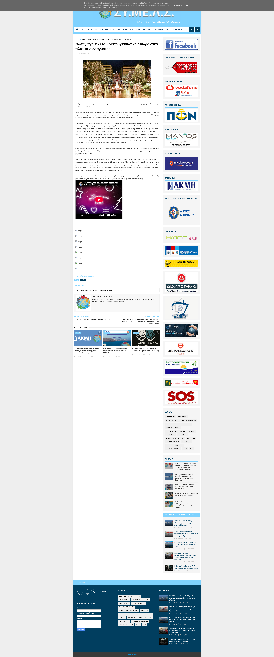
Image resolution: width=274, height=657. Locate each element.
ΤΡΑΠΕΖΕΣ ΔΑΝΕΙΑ (173, 448)
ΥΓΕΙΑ (185, 448)
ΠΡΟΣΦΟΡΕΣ (170, 434)
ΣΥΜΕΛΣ (181, 438)
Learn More (178, 5)
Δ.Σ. (82, 29)
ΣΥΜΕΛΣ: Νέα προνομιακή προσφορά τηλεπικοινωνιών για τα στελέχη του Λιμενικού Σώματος (186, 534)
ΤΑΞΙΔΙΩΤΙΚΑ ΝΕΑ (172, 441)
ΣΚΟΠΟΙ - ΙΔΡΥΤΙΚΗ (95, 29)
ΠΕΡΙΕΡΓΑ (191, 431)
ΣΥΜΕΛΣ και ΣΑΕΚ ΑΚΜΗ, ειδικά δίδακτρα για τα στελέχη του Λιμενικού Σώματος (86, 351)
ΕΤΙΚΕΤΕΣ (193, 515)
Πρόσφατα (169, 515)
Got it (188, 5)
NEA (83, 39)
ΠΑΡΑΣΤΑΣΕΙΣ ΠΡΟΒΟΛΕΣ (175, 431)
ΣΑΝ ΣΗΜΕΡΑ (171, 438)
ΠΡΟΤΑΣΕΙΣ (182, 434)
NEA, (89, 53)
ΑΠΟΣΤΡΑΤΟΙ (170, 417)
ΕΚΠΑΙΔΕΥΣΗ (171, 424)
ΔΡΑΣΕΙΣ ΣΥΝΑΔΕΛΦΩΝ (187, 420)
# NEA (83, 280)
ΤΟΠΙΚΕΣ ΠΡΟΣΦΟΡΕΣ (174, 445)
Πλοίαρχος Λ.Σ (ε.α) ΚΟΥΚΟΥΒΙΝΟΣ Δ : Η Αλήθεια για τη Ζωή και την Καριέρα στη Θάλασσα (182, 630)
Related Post (80, 328)
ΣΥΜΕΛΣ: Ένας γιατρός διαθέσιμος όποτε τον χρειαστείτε (184, 486)
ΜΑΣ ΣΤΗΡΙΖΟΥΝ (124, 29)
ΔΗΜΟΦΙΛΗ (181, 515)
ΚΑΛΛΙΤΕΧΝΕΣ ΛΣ (161, 29)
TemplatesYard (133, 654)
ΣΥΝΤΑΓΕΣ (191, 438)
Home (77, 39)
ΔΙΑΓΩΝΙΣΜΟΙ (171, 420)
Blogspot (144, 654)
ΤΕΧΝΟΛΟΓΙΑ (186, 441)
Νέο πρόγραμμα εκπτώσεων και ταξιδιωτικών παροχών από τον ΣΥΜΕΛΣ (115, 351)
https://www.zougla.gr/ (84, 276)
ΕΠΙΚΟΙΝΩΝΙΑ (176, 29)
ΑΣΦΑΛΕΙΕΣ (182, 417)
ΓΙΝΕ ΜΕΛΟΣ (110, 29)
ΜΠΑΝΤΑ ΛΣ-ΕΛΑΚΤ (144, 29)
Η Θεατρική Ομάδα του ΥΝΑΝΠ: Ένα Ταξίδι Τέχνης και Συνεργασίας (145, 350)
